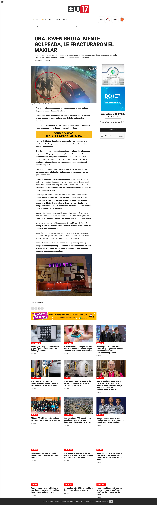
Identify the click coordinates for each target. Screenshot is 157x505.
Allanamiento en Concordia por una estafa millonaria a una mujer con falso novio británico (78, 455)
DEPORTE (70, 27)
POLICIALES (55, 27)
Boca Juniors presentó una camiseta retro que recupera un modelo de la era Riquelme (110, 420)
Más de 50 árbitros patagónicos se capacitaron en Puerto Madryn (45, 419)
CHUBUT (48, 27)
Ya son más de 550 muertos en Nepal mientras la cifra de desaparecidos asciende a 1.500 (78, 420)
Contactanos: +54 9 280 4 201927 (113, 115)
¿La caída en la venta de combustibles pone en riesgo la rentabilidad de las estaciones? (44, 383)
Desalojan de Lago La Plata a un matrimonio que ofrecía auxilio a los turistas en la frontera (45, 490)
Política (100, 343)
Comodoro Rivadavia (37, 302)
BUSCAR (42, 27)
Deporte (35, 415)
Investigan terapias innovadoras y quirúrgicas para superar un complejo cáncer (45, 348)
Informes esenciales (86, 27)
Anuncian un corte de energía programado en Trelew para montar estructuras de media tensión (109, 456)
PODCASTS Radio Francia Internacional (110, 27)
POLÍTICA (77, 27)
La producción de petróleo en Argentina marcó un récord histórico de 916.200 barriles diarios (109, 491)
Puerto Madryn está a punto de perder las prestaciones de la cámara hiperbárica (77, 383)
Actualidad (36, 343)
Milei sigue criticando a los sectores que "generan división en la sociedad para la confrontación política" (109, 349)
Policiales (68, 450)
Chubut (67, 378)
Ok (111, 501)
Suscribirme (113, 130)
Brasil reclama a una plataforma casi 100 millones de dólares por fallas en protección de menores (78, 348)
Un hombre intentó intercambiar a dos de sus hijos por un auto (78, 489)
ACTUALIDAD (63, 27)
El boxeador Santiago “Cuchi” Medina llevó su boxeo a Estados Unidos (45, 455)
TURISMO (96, 27)
